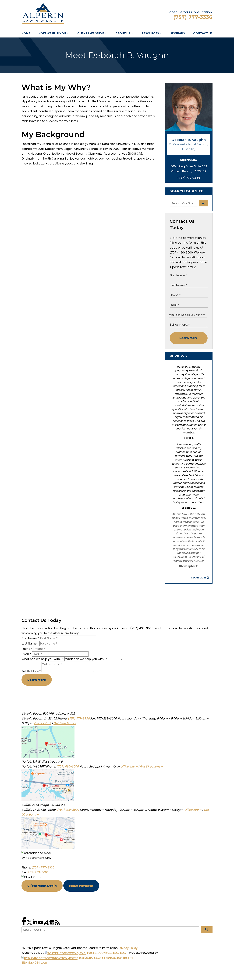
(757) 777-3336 (193, 17)
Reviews (178, 356)
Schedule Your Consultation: (190, 12)
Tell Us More (31, 671)
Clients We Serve (90, 33)
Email (26, 654)
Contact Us (203, 33)
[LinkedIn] (35, 924)
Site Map (27, 963)
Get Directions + (64, 723)
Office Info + (42, 723)
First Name (30, 638)
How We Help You (52, 33)
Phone (26, 649)
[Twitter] (30, 924)
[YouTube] (41, 924)
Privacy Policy (128, 948)
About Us (122, 33)
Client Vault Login (42, 885)
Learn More (188, 338)
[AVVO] (46, 924)
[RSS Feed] (57, 924)
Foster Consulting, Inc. (106, 952)
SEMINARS (177, 33)
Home (25, 33)
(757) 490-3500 (68, 766)
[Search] (203, 203)
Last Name (30, 643)
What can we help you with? (42, 659)
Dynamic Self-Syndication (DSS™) (105, 957)
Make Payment (81, 885)
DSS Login (41, 963)
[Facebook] (24, 924)
